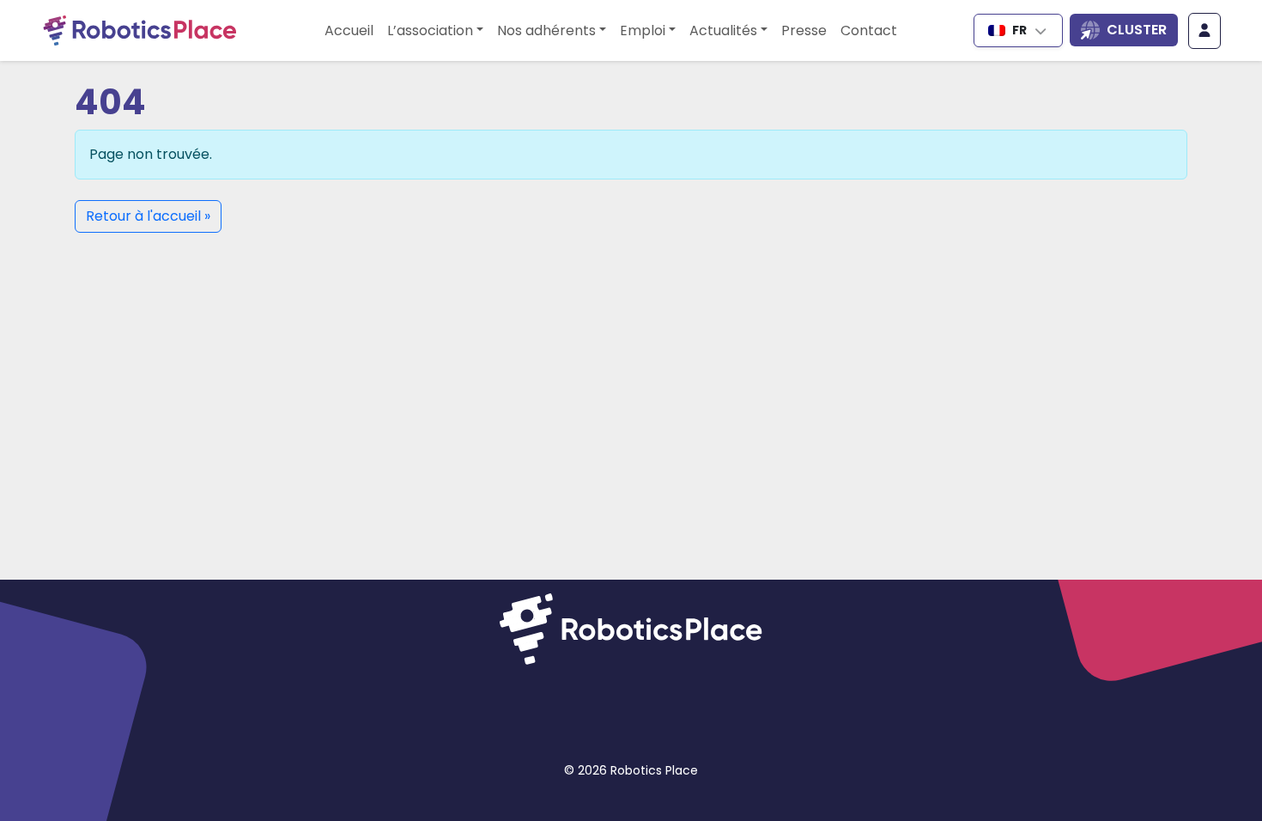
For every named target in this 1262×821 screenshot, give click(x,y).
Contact (868, 30)
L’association (430, 30)
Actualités (723, 30)
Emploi (642, 30)
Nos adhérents (546, 30)
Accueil (349, 30)
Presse (804, 30)
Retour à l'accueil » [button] (148, 216)
